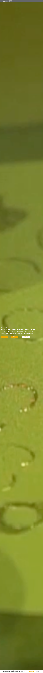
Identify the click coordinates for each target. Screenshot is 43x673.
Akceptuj (31, 671)
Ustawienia (37, 671)
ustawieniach (5, 672)
